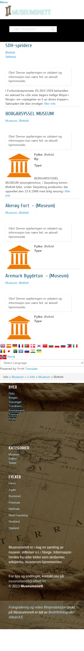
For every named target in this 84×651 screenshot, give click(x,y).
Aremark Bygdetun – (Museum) (36, 276)
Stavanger (15, 402)
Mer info (50, 103)
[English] (2, 346)
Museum (11, 120)
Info (32, 377)
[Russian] (63, 346)
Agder (12, 489)
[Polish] (57, 346)
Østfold (10, 52)
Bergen (13, 397)
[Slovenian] (27, 351)
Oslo (11, 393)
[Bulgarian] (51, 346)
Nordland (14, 521)
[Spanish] (8, 346)
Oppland (14, 528)
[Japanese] (8, 351)
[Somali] (21, 351)
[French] (21, 346)
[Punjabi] (14, 351)
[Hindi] (33, 351)
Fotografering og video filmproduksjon (37, 607)
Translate (31, 368)
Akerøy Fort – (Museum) (30, 206)
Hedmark (14, 508)
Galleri (13, 458)
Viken (13, 483)
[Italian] (75, 346)
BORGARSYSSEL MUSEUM (29, 114)
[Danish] (33, 346)
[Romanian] (2, 351)
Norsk (10, 356)
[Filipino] (69, 346)
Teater (12, 463)
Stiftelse (10, 56)
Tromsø (13, 414)
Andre (12, 418)
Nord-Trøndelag (18, 515)
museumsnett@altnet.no (27, 581)
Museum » (19, 377)
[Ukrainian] (39, 351)
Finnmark (14, 502)
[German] (14, 346)
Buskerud (15, 496)
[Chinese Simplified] (45, 346)
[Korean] (39, 346)
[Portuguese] (27, 346)
